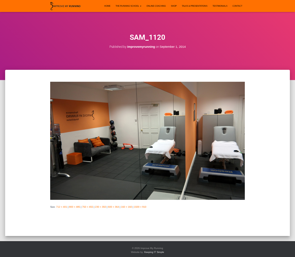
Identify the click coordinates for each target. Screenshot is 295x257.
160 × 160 (126, 206)
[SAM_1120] (147, 140)
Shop (174, 6)
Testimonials (220, 6)
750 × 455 (87, 206)
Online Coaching (156, 6)
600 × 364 (113, 206)
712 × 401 (61, 206)
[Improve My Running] (65, 6)
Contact (237, 6)
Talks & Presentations (194, 6)
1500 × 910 (140, 206)
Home (107, 6)
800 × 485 (74, 206)
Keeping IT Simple (154, 252)
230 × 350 (100, 206)
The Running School (128, 6)
